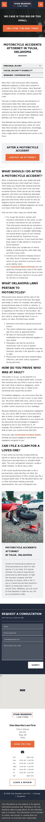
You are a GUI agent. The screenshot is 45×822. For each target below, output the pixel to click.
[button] (22, 690)
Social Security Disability (18, 70)
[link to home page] (22, 4)
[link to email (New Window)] (22, 752)
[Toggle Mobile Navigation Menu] (40, 4)
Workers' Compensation (17, 75)
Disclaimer (21, 796)
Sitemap (36, 793)
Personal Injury (13, 66)
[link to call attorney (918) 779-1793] (4, 4)
